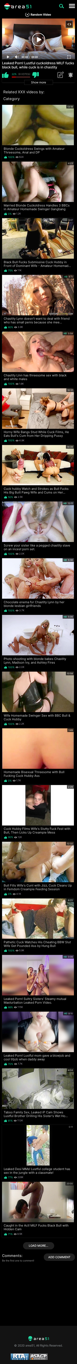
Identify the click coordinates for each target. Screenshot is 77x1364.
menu (72, 6)
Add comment (59, 1257)
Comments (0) (61, 75)
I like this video (5, 75)
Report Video (70, 75)
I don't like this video (35, 75)
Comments (12, 1255)
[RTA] (38, 1338)
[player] (8, 57)
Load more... (38, 1245)
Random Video (41, 14)
